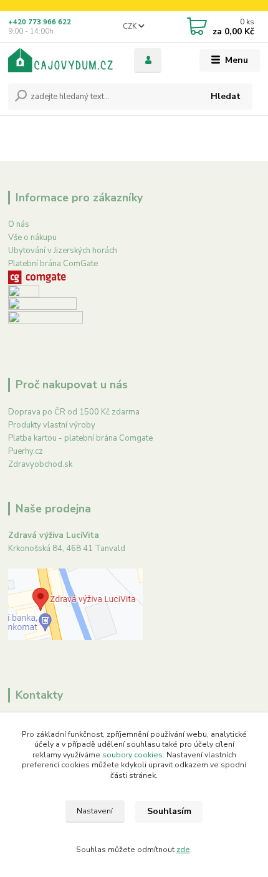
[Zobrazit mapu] (75, 604)
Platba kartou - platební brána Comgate (80, 438)
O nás (18, 224)
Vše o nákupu (32, 237)
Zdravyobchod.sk (40, 464)
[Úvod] (60, 60)
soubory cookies (132, 755)
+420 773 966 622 (39, 22)
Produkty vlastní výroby (51, 425)
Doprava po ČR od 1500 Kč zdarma (74, 412)
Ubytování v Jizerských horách (62, 250)
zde (183, 850)
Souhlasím (169, 811)
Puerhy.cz (25, 451)
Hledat (226, 96)
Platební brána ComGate (53, 263)
